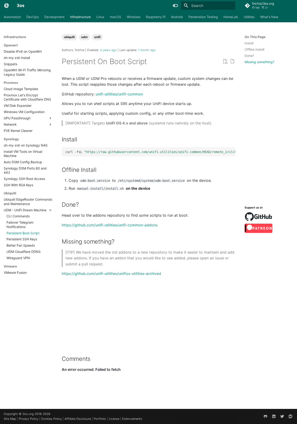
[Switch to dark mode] (175, 5)
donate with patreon (258, 228)
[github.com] (265, 416)
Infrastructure (80, 17)
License (114, 419)
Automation (12, 17)
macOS (115, 17)
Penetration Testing (203, 17)
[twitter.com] (282, 416)
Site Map (10, 419)
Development (54, 17)
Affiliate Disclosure (78, 419)
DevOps (32, 17)
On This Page (255, 37)
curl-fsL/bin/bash (150, 152)
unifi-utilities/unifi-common (119, 94)
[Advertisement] (269, 133)
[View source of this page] (225, 62)
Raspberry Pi (155, 17)
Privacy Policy (29, 419)
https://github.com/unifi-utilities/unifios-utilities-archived (111, 273)
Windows (133, 17)
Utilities (249, 17)
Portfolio (100, 419)
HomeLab (230, 17)
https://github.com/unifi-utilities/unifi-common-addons (110, 225)
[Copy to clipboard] (230, 152)
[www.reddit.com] (290, 416)
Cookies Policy (52, 419)
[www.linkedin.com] (274, 416)
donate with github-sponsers (259, 216)
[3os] (6, 5)
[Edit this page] (232, 62)
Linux (100, 17)
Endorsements (132, 419)
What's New (269, 17)
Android (177, 17)
